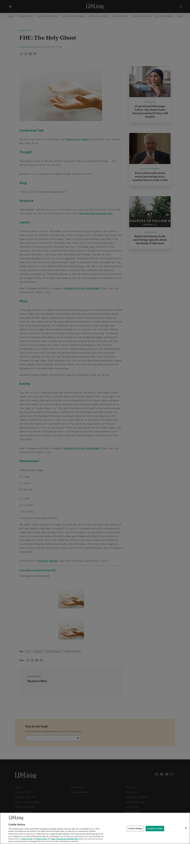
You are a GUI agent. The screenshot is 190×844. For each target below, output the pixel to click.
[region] (95, 828)
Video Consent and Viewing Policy (64, 839)
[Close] (186, 828)
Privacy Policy (41, 839)
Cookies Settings (135, 828)
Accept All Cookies (155, 828)
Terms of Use (26, 839)
